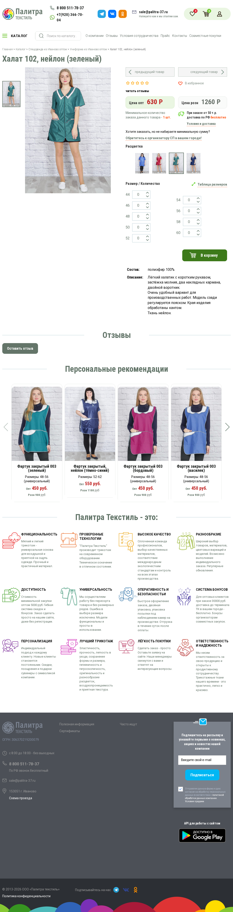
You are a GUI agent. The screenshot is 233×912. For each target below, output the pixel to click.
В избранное (194, 83)
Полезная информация (76, 724)
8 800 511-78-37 (70, 7)
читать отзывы (137, 91)
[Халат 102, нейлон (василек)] (142, 163)
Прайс (165, 36)
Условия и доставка (201, 124)
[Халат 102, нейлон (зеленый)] (176, 163)
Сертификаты (69, 731)
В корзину (209, 255)
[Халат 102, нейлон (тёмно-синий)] (193, 163)
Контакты (179, 36)
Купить (40, 425)
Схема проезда (20, 798)
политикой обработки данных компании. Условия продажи (204, 798)
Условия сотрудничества (139, 36)
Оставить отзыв (20, 348)
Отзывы (112, 36)
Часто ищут (128, 724)
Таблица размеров (212, 184)
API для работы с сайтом (202, 823)
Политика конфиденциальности (26, 896)
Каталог (19, 36)
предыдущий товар (149, 72)
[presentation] (5, 427)
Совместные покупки (205, 36)
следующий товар (204, 72)
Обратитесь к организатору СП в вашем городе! (164, 138)
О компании (95, 36)
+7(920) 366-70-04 (70, 17)
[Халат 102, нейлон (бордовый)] (159, 163)
